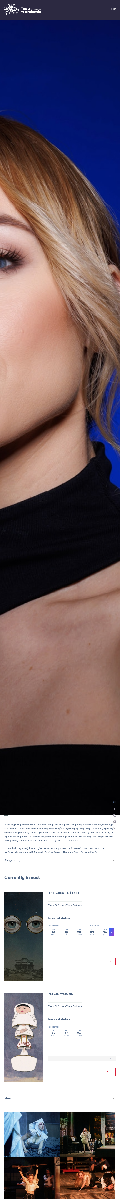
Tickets (106, 961)
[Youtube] (115, 822)
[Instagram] (115, 815)
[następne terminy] (111, 932)
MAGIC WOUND (61, 994)
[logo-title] (22, 14)
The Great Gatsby (64, 893)
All (115, 802)
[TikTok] (115, 827)
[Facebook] (115, 809)
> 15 (109, 1058)
